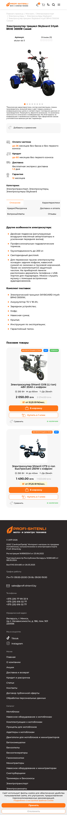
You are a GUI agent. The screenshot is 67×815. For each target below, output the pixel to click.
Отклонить (33, 811)
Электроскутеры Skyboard (21, 191)
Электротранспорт (17, 188)
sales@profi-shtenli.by (23, 585)
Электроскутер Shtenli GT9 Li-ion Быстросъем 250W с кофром (33, 467)
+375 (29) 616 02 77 (16, 601)
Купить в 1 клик (36, 415)
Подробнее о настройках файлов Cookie (33, 800)
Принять (34, 805)
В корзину (36, 408)
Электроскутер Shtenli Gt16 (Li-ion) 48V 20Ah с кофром (33, 385)
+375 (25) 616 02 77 (16, 604)
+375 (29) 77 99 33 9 (17, 598)
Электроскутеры (38, 188)
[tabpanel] (33, 73)
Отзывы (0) (46, 37)
